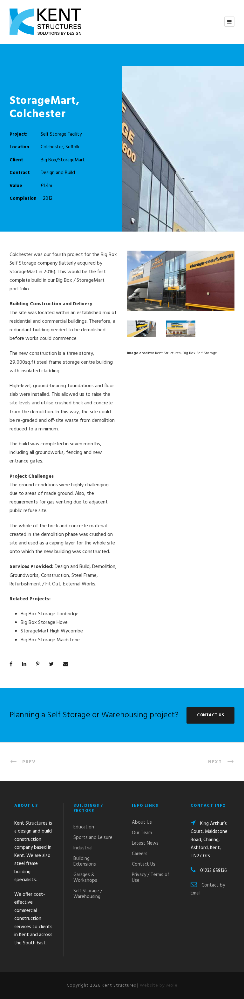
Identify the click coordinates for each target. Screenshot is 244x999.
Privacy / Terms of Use (150, 877)
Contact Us (143, 864)
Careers (139, 854)
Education (83, 827)
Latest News (145, 843)
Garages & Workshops (85, 877)
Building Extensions (84, 861)
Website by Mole (159, 985)
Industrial (82, 848)
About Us (142, 822)
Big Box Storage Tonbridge (49, 614)
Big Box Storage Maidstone (50, 640)
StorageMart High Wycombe (52, 631)
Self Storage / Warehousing (87, 894)
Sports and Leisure (92, 837)
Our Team (142, 833)
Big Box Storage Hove (44, 622)
